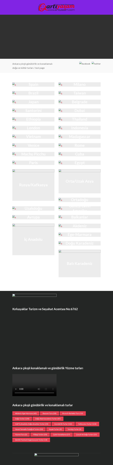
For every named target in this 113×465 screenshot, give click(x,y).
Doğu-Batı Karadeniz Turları (48, 419)
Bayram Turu (49, 413)
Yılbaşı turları (40, 434)
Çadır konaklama (61, 434)
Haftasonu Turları (87, 424)
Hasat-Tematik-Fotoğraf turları (29, 429)
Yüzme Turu (21, 434)
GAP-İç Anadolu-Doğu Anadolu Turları (31, 424)
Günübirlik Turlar (63, 424)
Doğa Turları (22, 419)
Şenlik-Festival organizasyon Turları (31, 440)
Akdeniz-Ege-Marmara (26, 413)
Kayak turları (55, 429)
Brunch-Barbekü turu (72, 413)
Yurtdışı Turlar (74, 429)
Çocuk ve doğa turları (86, 434)
